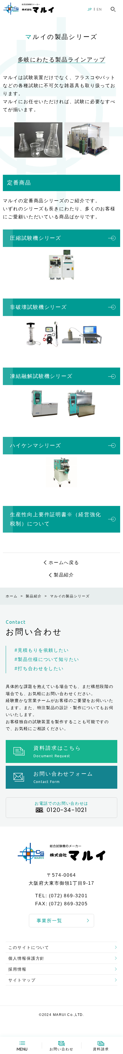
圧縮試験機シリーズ (35, 238)
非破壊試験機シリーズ (38, 307)
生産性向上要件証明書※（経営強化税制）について (55, 519)
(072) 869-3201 (68, 896)
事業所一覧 (49, 920)
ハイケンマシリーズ (35, 445)
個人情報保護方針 (26, 958)
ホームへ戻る (64, 562)
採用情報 (17, 969)
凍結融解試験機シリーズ (41, 376)
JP (90, 9)
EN (99, 9)
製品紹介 (64, 574)
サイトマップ (22, 980)
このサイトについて (28, 947)
